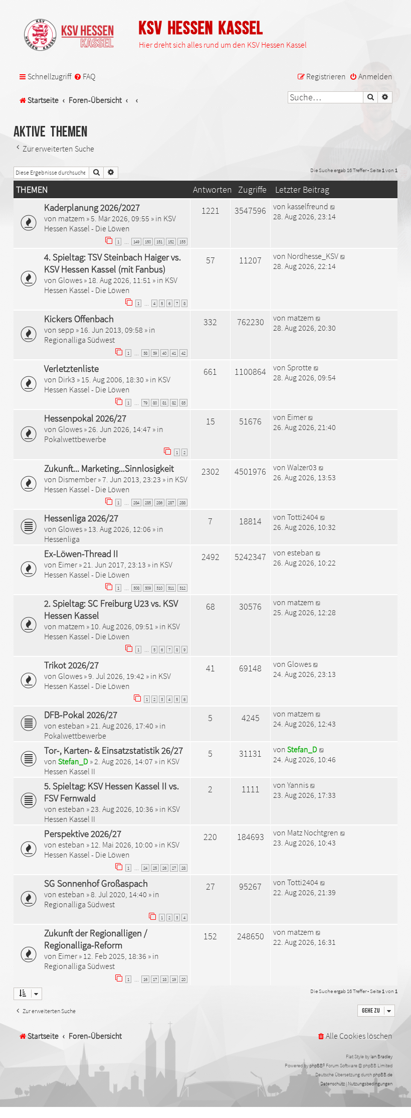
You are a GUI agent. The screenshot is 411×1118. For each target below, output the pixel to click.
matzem (71, 218)
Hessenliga (62, 539)
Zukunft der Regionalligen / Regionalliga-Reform (95, 939)
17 (155, 979)
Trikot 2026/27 (71, 665)
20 (183, 979)
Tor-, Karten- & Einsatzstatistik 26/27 (113, 750)
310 (159, 588)
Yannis (297, 785)
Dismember (77, 479)
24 (145, 868)
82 (174, 402)
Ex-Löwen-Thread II (81, 553)
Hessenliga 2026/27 (81, 518)
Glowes (70, 280)
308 (136, 588)
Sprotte (299, 367)
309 (148, 588)
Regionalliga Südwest (79, 340)
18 (164, 979)
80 (155, 402)
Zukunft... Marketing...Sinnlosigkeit (109, 468)
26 (164, 868)
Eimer (296, 417)
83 (183, 402)
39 (155, 353)
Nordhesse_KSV (312, 256)
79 (145, 402)
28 (183, 868)
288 (182, 502)
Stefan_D (73, 761)
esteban (300, 552)
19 (174, 979)
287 (171, 502)
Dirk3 (66, 379)
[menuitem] (84, 77)
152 (171, 241)
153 (182, 241)
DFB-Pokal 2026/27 (80, 715)
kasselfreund (307, 206)
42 (183, 353)
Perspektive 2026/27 (82, 833)
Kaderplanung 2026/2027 (92, 207)
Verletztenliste (71, 368)
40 (164, 353)
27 (174, 868)
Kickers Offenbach (79, 319)
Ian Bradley (381, 1056)
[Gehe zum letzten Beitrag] (333, 206)
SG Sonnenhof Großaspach (96, 883)
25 (155, 868)
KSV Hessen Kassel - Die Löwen (110, 223)
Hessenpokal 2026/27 (85, 418)
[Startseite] (73, 35)
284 (136, 502)
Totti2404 (302, 517)
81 (164, 402)
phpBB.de (382, 1074)
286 (159, 502)
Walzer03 (302, 467)
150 (148, 241)
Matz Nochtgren (312, 832)
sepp (66, 330)
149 (136, 241)
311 (171, 588)
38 (145, 353)
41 (174, 353)
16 (145, 979)
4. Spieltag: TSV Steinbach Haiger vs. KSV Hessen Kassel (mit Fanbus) (112, 263)
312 (182, 588)
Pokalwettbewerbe (75, 439)
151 (159, 241)
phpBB (316, 1065)
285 (148, 502)
